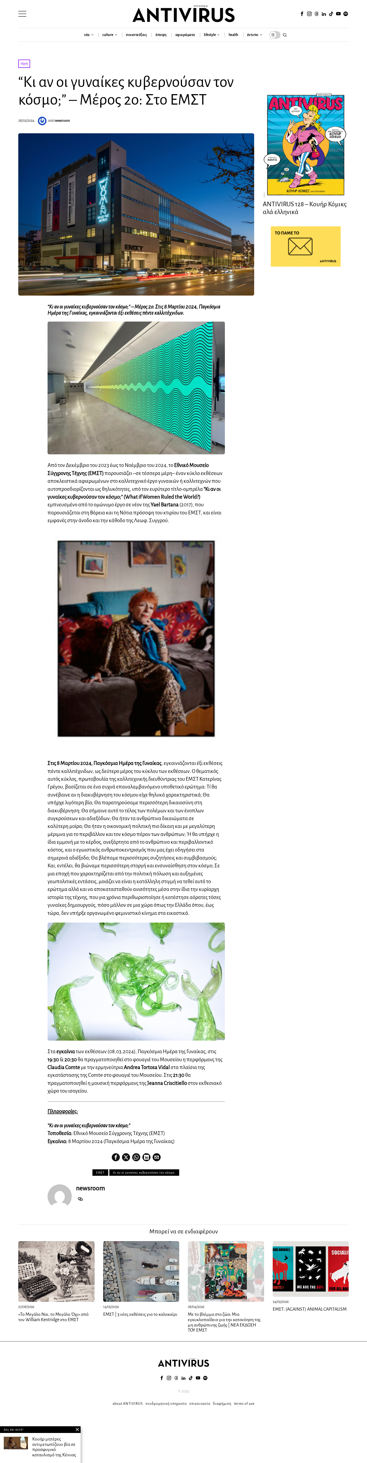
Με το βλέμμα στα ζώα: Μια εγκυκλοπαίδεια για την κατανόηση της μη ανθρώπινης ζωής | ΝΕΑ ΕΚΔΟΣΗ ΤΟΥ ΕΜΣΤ (224, 1322)
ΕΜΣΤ (100, 1172)
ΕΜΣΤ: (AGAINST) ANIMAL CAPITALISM (310, 1309)
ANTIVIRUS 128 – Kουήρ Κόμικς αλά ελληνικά (305, 208)
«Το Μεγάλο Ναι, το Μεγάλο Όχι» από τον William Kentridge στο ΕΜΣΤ (53, 1317)
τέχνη (24, 63)
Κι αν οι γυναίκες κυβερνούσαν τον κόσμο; (144, 1172)
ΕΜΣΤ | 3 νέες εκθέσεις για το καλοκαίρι (140, 1314)
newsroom (62, 121)
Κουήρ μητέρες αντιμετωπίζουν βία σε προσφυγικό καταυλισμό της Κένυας (54, 1447)
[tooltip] (302, 14)
